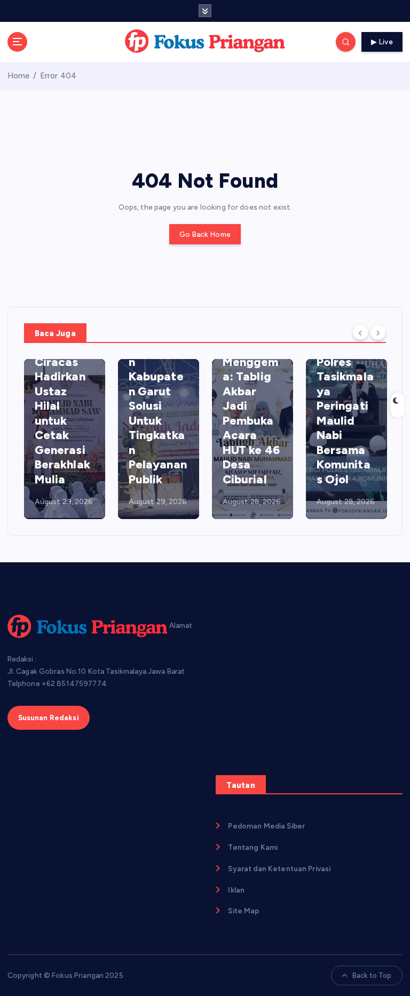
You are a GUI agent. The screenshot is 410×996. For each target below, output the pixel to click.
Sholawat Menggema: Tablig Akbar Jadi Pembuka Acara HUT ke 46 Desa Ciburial (251, 413)
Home (18, 76)
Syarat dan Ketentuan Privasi (279, 868)
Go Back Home (205, 234)
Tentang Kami (253, 847)
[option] (64, 439)
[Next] (378, 332)
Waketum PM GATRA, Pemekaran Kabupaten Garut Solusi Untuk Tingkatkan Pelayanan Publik (158, 391)
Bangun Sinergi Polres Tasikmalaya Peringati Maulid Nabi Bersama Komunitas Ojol (345, 406)
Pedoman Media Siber (266, 826)
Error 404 (58, 76)
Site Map (243, 910)
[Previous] (360, 332)
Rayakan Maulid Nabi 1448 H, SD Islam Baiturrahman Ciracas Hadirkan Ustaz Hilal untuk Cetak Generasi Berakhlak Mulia (63, 369)
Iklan (236, 890)
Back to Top (372, 975)
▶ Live (382, 41)
